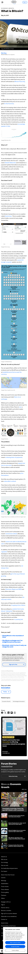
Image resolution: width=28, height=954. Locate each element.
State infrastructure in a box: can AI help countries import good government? (17, 824)
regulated (4, 551)
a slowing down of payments (13, 457)
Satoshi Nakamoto (10, 162)
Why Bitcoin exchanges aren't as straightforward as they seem (12, 641)
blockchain (8, 216)
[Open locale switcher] (2, 951)
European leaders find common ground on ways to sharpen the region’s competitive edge (15, 846)
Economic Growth (7, 8)
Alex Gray (3, 53)
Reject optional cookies (15, 942)
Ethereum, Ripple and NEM (13, 589)
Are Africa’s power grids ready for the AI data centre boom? (16, 816)
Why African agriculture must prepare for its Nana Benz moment (16, 838)
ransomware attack (11, 533)
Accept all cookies (15, 946)
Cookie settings (15, 950)
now (20, 407)
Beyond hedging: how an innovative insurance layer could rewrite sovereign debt (17, 831)
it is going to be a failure (18, 605)
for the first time (9, 103)
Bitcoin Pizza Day (20, 81)
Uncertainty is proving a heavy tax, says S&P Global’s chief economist (13, 809)
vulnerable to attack (10, 481)
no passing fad (18, 619)
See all (24, 789)
